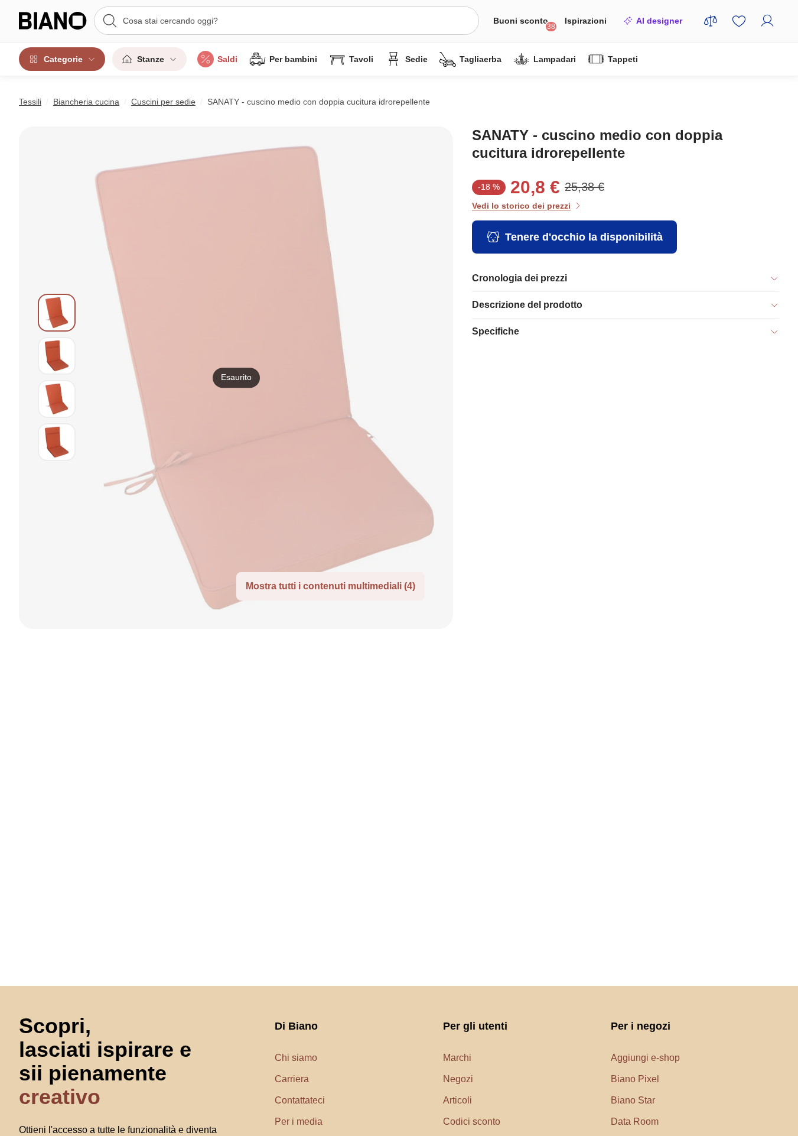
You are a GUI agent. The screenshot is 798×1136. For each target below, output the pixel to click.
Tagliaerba (480, 59)
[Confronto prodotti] (710, 21)
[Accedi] (767, 21)
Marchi (457, 1058)
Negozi (458, 1079)
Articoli (457, 1100)
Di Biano (296, 1026)
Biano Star (633, 1100)
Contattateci (300, 1100)
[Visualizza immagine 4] (57, 442)
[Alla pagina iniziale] (53, 21)
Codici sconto (471, 1121)
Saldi (227, 59)
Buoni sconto (524, 23)
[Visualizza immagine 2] (57, 356)
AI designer (659, 20)
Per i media (299, 1121)
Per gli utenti (475, 1026)
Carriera (292, 1079)
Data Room (635, 1121)
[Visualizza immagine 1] (57, 313)
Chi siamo (296, 1058)
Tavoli (361, 59)
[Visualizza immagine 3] (57, 399)
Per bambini (293, 59)
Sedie (416, 59)
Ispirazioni (586, 20)
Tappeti (623, 59)
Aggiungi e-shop (645, 1058)
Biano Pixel (635, 1079)
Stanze (150, 59)
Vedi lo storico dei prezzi (521, 205)
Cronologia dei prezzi (519, 278)
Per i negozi (640, 1026)
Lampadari (554, 59)
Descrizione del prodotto (527, 305)
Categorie (63, 59)
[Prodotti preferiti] (739, 21)
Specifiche (495, 331)
